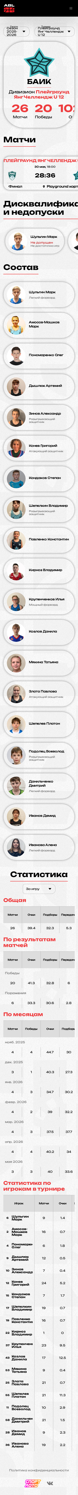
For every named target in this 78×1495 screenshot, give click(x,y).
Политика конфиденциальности (39, 1470)
